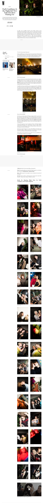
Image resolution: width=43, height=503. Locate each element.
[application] (29, 489)
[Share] (7, 26)
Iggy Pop (35, 119)
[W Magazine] (3, 3)
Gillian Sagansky (10, 22)
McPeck (18, 82)
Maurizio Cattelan (31, 171)
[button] (29, 489)
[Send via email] (12, 26)
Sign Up (5, 52)
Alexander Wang (25, 171)
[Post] (8, 26)
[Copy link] (10, 26)
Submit (6, 58)
